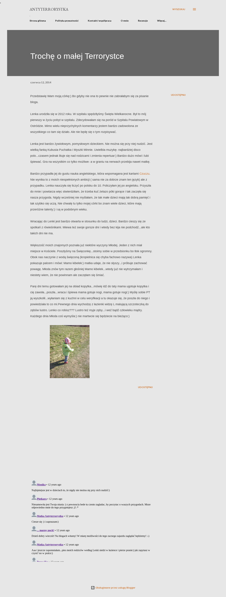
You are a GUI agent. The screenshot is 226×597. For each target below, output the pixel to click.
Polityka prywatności (66, 20)
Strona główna (38, 20)
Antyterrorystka (49, 9)
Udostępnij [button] (178, 94)
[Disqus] (91, 434)
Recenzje (143, 20)
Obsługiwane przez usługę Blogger (115, 587)
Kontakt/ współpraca (99, 20)
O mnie (125, 20)
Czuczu (144, 173)
